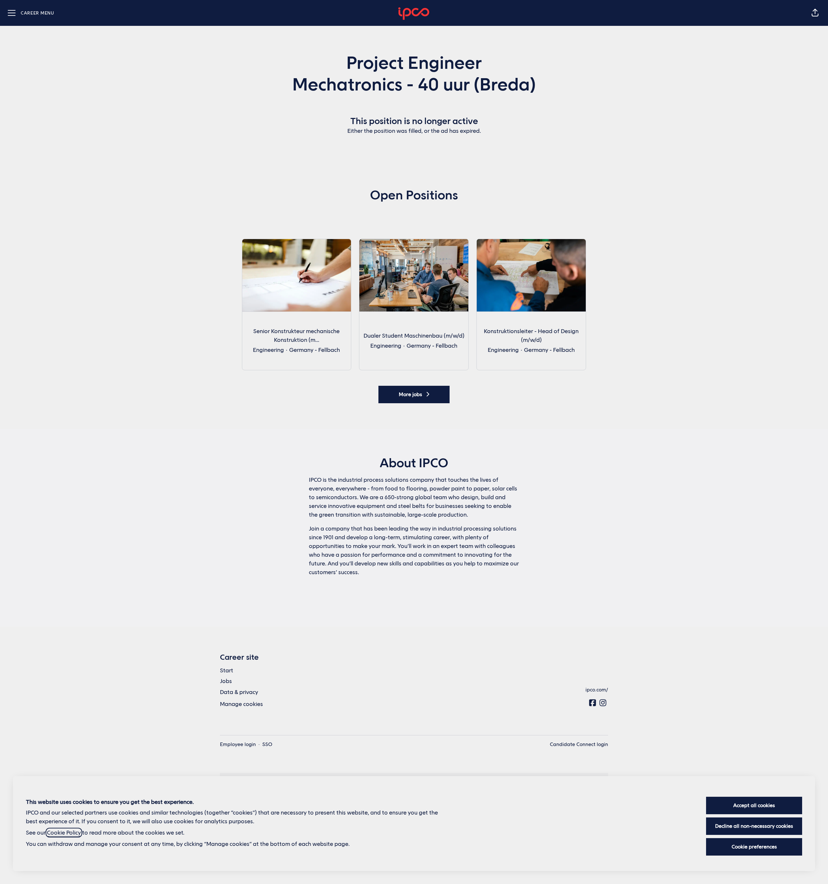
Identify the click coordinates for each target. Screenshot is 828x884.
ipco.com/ (596, 690)
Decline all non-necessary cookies (754, 826)
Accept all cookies (754, 805)
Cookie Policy (64, 832)
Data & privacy (239, 692)
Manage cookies (241, 704)
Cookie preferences (754, 847)
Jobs (226, 681)
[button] (815, 13)
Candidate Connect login (579, 744)
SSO (267, 744)
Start (226, 670)
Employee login (238, 744)
